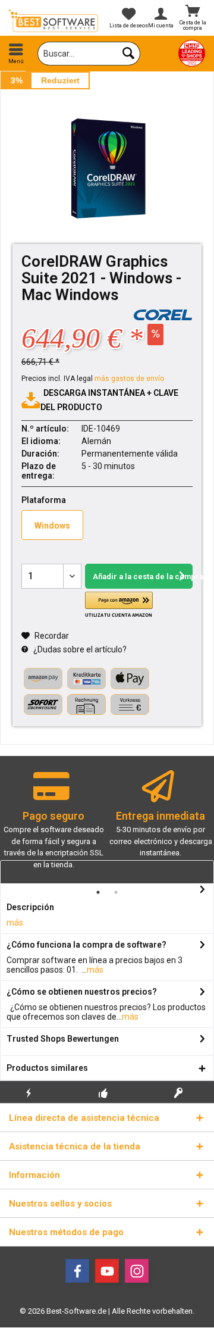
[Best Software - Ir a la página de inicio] (53, 21)
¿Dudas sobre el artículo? (79, 649)
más (15, 922)
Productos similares (47, 1068)
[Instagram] (137, 1271)
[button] (119, 605)
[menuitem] (16, 53)
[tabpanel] (53, 825)
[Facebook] (77, 1271)
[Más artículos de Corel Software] (163, 315)
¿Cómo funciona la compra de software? (86, 944)
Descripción (30, 907)
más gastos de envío (129, 378)
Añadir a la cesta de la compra (143, 576)
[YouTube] (107, 1271)
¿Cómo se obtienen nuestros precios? (82, 991)
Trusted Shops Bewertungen (63, 1038)
